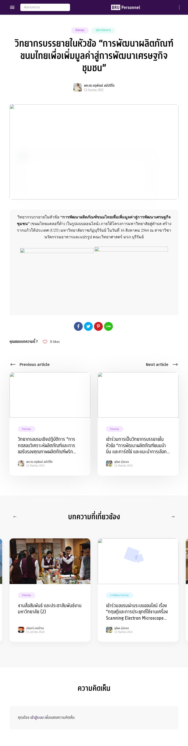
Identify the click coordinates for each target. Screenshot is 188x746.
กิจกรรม (79, 30)
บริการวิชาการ (103, 30)
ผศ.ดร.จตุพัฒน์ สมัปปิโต (99, 85)
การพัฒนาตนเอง (119, 595)
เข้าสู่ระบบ (37, 717)
